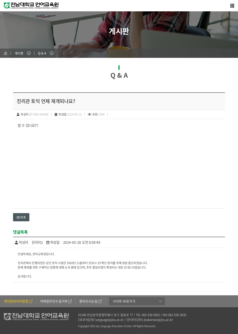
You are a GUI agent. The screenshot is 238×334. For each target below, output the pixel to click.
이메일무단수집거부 (54, 301)
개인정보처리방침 (16, 301)
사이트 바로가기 (124, 301)
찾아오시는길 (88, 301)
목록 (23, 217)
